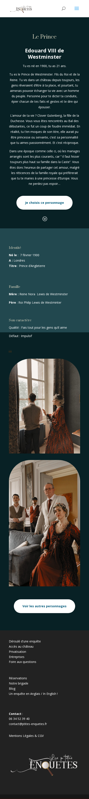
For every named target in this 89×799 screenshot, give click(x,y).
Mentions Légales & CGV (26, 736)
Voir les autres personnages (44, 606)
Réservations (18, 678)
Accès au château (21, 646)
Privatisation (17, 652)
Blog (12, 688)
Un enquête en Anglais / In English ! (33, 694)
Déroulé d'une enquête (25, 641)
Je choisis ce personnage (44, 203)
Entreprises (16, 657)
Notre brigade (18, 683)
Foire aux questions (22, 662)
